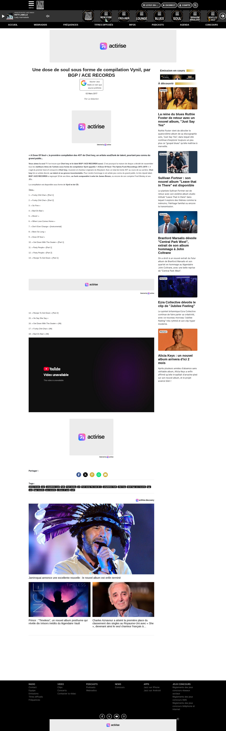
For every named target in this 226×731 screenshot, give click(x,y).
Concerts (62, 690)
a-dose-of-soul (63, 490)
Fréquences (70, 25)
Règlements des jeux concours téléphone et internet (184, 706)
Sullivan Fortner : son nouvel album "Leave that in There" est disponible (177, 181)
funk (63, 487)
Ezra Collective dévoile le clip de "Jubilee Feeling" (177, 304)
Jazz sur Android (152, 690)
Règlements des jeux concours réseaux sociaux (183, 690)
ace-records (50, 490)
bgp (148, 487)
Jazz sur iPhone (151, 687)
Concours (211, 25)
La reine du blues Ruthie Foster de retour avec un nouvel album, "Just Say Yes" (176, 119)
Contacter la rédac (66, 693)
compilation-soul (52, 487)
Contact (33, 687)
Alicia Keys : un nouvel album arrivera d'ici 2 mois (175, 359)
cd (79, 487)
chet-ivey (122, 487)
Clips (59, 687)
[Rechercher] (195, 5)
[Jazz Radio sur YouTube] (116, 716)
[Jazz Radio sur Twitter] (109, 716)
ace (30, 490)
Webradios (40, 25)
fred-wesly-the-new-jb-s (91, 487)
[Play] (3, 16)
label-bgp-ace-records (136, 487)
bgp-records (39, 490)
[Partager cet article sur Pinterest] (91, 476)
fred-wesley (71, 487)
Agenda (184, 25)
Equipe (32, 690)
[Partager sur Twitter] (85, 476)
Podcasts (158, 25)
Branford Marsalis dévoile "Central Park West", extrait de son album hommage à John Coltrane (177, 245)
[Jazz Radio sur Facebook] (102, 716)
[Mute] (48, 16)
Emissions (33, 693)
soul (42, 487)
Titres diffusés (103, 25)
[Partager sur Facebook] (78, 476)
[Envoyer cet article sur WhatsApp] (98, 476)
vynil (72, 490)
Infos (132, 25)
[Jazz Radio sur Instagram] (123, 716)
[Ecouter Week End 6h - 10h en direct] (177, 77)
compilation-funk (109, 487)
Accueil (13, 25)
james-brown (34, 487)
